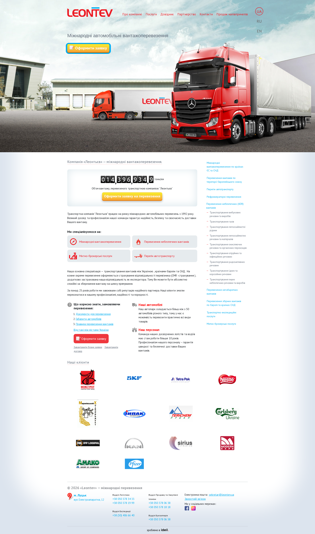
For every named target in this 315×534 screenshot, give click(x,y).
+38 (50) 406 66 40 (123, 515)
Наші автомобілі (150, 305)
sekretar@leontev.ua (221, 494)
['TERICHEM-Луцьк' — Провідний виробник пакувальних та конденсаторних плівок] (180, 414)
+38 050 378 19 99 (123, 503)
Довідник (167, 14)
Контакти (206, 14)
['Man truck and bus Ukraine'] (134, 443)
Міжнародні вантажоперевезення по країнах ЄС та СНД (225, 166)
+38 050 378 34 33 (123, 499)
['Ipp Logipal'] (87, 443)
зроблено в (156, 530)
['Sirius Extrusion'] (180, 443)
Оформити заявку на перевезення (132, 196)
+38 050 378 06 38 (159, 503)
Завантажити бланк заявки (88, 347)
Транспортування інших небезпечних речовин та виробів (227, 281)
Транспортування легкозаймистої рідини (227, 228)
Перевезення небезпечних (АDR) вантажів (225, 205)
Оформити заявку (91, 48)
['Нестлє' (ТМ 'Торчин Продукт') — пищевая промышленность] (227, 379)
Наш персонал (149, 330)
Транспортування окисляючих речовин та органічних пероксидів (228, 246)
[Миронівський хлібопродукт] (87, 414)
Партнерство (186, 14)
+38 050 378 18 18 (159, 507)
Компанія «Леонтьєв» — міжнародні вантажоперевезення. (114, 161)
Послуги (151, 14)
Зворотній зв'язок (195, 499)
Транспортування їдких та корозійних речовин (224, 272)
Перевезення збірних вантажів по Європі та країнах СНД (224, 303)
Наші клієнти (78, 362)
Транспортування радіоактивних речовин (227, 263)
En (259, 31)
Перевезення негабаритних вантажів (222, 291)
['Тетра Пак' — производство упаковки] (180, 379)
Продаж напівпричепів (232, 14)
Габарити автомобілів (88, 319)
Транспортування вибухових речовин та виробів (225, 214)
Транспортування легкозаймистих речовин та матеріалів (228, 237)
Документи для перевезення (93, 314)
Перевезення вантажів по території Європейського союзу (224, 179)
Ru (259, 21)
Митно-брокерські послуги (221, 323)
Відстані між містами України (91, 330)
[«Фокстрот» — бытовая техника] (87, 379)
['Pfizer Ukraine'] (134, 464)
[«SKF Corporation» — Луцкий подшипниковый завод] (134, 379)
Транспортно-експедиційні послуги (221, 314)
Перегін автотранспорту (220, 189)
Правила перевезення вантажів (94, 324)
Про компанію (132, 14)
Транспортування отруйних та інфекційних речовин (226, 255)
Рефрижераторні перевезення (224, 196)
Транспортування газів (222, 221)
